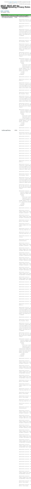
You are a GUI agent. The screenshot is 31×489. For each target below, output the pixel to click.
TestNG (10, 1)
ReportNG (15, 1)
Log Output (6, 10)
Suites (2, 10)
